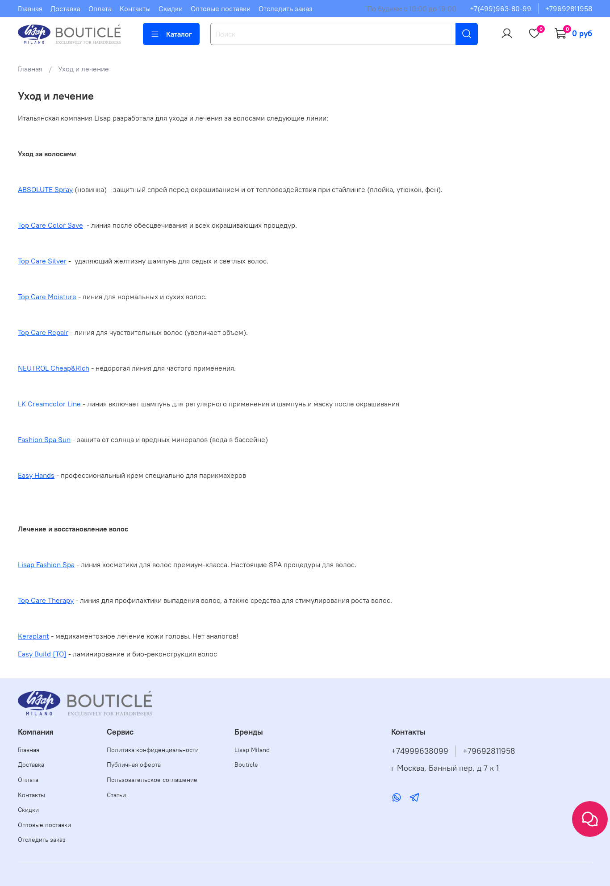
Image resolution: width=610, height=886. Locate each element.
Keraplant (33, 635)
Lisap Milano (252, 750)
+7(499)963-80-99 (500, 8)
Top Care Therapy (46, 600)
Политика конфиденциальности (153, 750)
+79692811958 (568, 8)
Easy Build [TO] (42, 653)
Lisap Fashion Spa (46, 564)
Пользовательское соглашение (152, 780)
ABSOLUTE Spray (45, 189)
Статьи (116, 795)
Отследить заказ (286, 8)
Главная (30, 8)
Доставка (65, 8)
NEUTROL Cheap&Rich (53, 368)
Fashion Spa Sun (44, 439)
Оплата (100, 8)
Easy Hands (36, 475)
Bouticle (246, 765)
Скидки (171, 8)
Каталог (179, 33)
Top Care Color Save (50, 225)
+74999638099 (419, 751)
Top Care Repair (43, 332)
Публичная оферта (134, 765)
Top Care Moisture (47, 296)
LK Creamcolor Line (49, 403)
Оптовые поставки (221, 8)
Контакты (135, 8)
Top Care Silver (42, 260)
